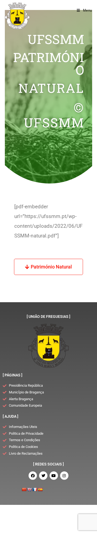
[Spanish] (40, 489)
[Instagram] (64, 475)
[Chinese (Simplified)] (24, 489)
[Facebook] (33, 475)
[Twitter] (43, 475)
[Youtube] (54, 475)
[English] (29, 489)
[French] (34, 489)
